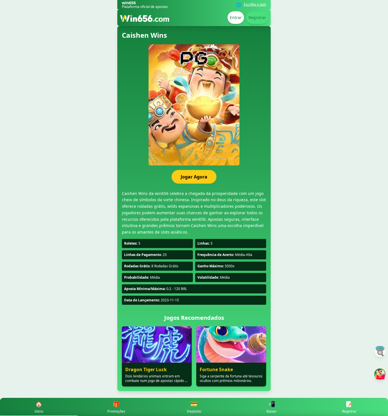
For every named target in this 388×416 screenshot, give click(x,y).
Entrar (236, 17)
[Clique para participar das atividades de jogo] (380, 374)
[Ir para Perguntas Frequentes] (380, 351)
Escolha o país (255, 4)
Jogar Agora (194, 177)
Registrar (257, 17)
